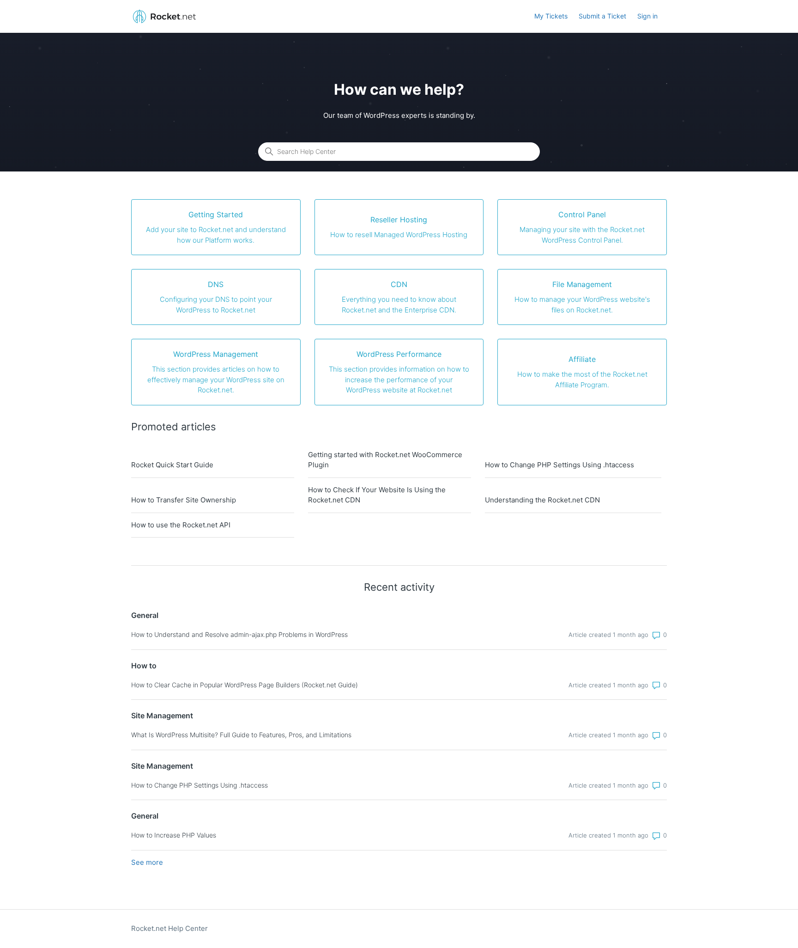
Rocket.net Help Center (169, 928)
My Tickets (551, 16)
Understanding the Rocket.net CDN (542, 499)
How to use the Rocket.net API (180, 524)
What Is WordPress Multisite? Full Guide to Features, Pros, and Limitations (241, 735)
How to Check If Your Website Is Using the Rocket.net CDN (377, 495)
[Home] (164, 16)
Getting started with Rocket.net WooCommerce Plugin (385, 460)
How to (144, 665)
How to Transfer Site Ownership (183, 499)
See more (147, 862)
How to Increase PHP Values (173, 835)
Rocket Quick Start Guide (172, 464)
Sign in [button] (647, 16)
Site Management (162, 715)
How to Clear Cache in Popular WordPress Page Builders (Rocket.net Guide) (244, 685)
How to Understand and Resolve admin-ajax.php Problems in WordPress (239, 634)
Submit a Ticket (602, 16)
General (144, 615)
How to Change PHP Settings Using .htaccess (559, 464)
